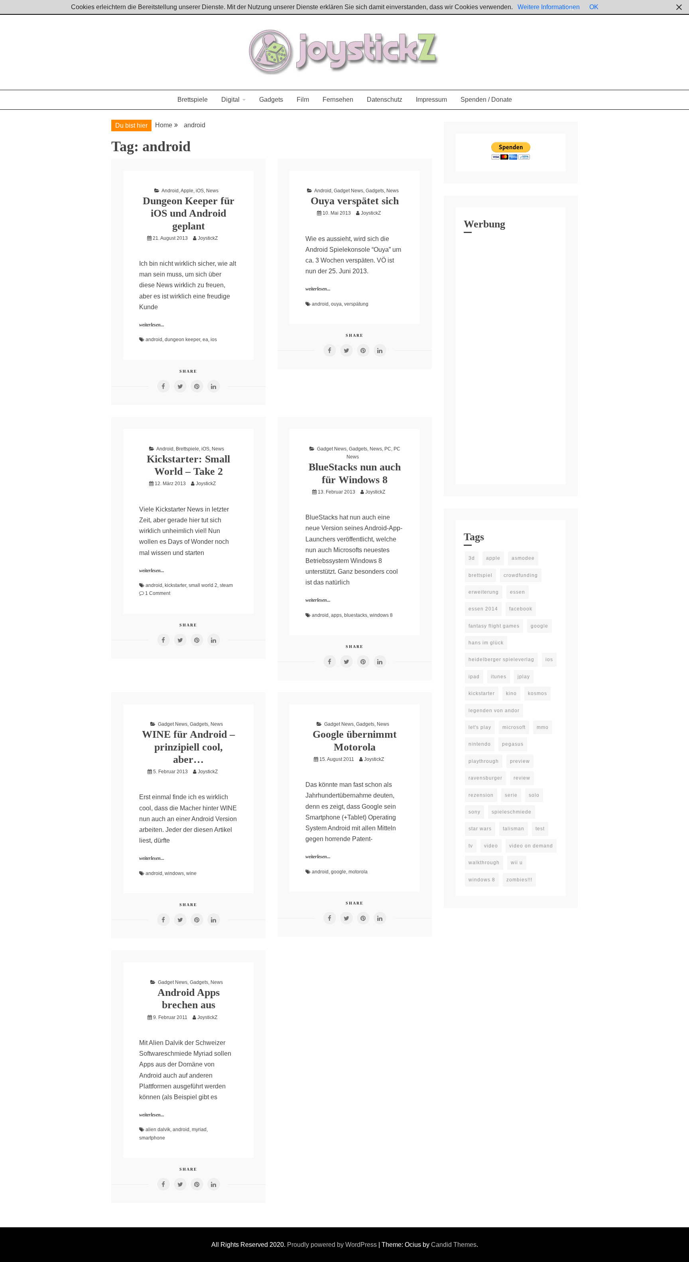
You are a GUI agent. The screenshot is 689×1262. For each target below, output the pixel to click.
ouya (336, 304)
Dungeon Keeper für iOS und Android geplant (188, 213)
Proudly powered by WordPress (332, 1244)
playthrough (484, 761)
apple (493, 558)
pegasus (513, 744)
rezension (481, 795)
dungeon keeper (182, 339)
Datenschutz (384, 99)
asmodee (523, 558)
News (212, 191)
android (154, 339)
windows (174, 873)
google (338, 872)
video (491, 846)
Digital (230, 99)
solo (534, 795)
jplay (524, 676)
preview (520, 761)
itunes (498, 676)
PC (387, 449)
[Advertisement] (511, 356)
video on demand (531, 846)
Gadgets (271, 99)
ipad (474, 676)
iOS (200, 191)
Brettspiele (192, 99)
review (522, 778)
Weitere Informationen (549, 7)
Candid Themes (453, 1244)
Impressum (431, 99)
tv (471, 846)
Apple (187, 191)
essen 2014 (483, 609)
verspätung (356, 304)
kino (511, 693)
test (540, 828)
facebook (520, 609)
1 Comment (157, 593)
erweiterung (484, 592)
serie (511, 795)
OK (593, 7)
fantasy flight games (494, 626)
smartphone (152, 1138)
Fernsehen (338, 99)
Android (170, 191)
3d (472, 558)
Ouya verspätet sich (355, 201)
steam (226, 585)
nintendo (480, 744)
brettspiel (480, 575)
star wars (480, 828)
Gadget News (348, 191)
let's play (480, 727)
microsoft (514, 727)
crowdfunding (521, 575)
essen (517, 592)
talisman (513, 828)
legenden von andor (494, 710)
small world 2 (203, 585)
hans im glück (486, 643)
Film (303, 99)
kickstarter (175, 585)
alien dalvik (158, 1129)
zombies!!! (519, 880)
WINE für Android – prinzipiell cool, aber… (188, 747)
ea (205, 339)
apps (336, 615)
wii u (517, 862)
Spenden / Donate (486, 99)
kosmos (537, 693)
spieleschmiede (512, 812)
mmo (543, 727)
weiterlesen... (151, 325)
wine (191, 873)
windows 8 (381, 615)
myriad (199, 1129)
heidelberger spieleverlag (501, 659)
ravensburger (485, 778)
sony (474, 812)
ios (214, 339)
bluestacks (355, 615)
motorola (358, 872)
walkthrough (484, 862)
